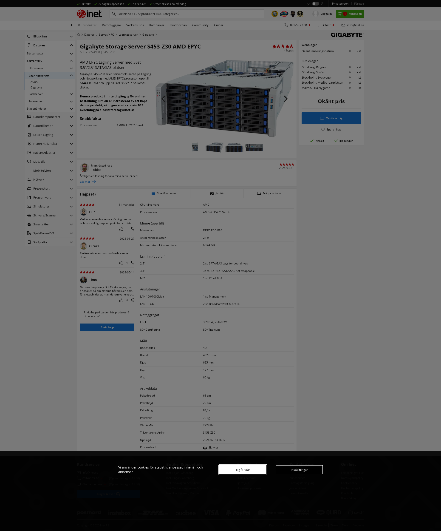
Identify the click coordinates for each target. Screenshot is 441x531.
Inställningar (299, 470)
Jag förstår (243, 470)
